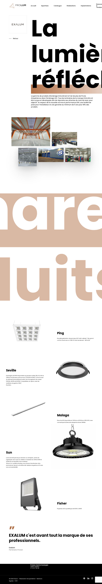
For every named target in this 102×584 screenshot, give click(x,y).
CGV (16, 581)
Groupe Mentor (31, 579)
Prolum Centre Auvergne (39, 565)
